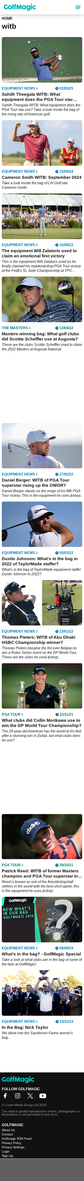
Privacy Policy (11, 1142)
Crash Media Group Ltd (21, 1105)
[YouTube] (43, 1097)
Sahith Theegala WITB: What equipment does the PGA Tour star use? (37, 97)
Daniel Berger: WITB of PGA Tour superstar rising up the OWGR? (35, 483)
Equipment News (18, 88)
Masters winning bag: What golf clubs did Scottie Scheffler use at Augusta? (40, 336)
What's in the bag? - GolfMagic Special (41, 954)
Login (6, 1151)
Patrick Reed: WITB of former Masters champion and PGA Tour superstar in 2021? (40, 874)
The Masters (15, 328)
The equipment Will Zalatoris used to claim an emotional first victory (39, 253)
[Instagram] (18, 1097)
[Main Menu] (77, 7)
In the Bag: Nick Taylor (25, 1027)
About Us (8, 1130)
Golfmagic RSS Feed (17, 1138)
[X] (31, 1097)
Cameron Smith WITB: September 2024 (42, 177)
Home (7, 18)
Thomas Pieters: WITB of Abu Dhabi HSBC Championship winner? (38, 640)
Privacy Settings (13, 1147)
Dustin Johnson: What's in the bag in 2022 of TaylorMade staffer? (40, 561)
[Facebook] (6, 1097)
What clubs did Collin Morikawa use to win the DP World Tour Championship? (42, 723)
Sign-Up (7, 1155)
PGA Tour (11, 714)
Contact (7, 1134)
